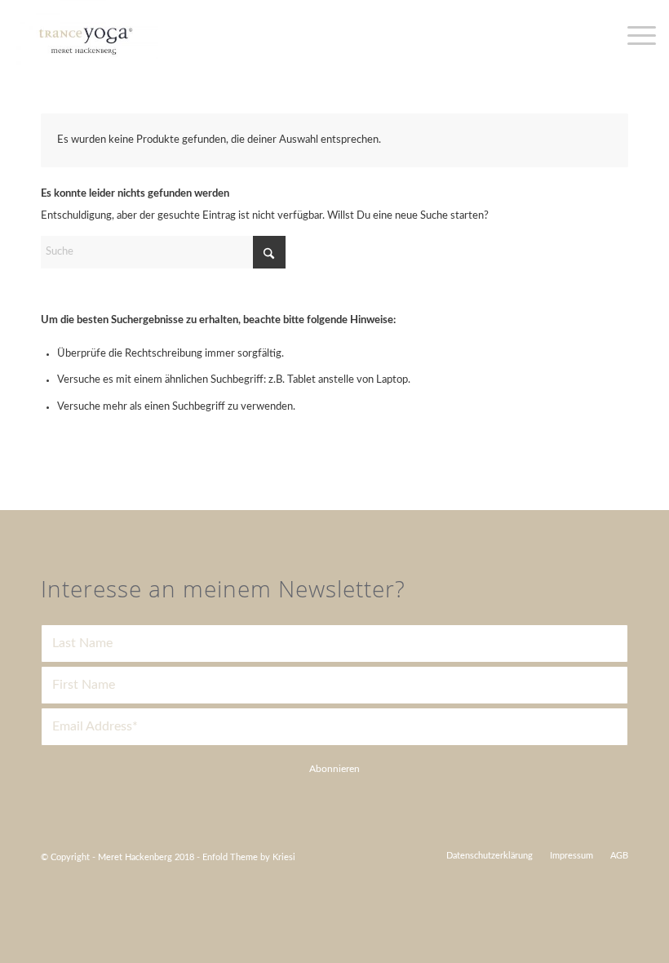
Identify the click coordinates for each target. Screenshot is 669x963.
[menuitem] (489, 856)
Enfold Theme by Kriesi (248, 857)
